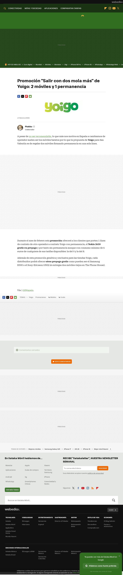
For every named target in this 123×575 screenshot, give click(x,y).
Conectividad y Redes (50, 482)
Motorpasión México (76, 552)
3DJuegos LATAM (28, 551)
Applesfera (10, 528)
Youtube (114, 8)
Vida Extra (26, 524)
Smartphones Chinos (30, 482)
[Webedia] (117, 1)
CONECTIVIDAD (15, 8)
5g (26, 477)
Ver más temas (12, 490)
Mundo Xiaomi (11, 536)
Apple (27, 465)
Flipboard (105, 8)
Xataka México (11, 551)
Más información (79, 572)
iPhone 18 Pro (76, 64)
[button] (29, 126)
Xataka (8, 521)
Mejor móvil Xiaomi (101, 449)
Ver (63, 361)
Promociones (40, 297)
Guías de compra (31, 470)
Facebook (18, 96)
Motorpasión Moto (76, 525)
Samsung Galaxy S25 (53, 449)
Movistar (57, 64)
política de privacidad (96, 473)
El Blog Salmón (109, 521)
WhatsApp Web (112, 64)
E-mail (30, 96)
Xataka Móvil (10, 524)
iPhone (47, 477)
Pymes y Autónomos (108, 525)
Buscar (113, 500)
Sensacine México (42, 552)
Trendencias (92, 521)
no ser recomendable (40, 136)
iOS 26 (77, 449)
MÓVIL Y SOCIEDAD (33, 8)
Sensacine (42, 521)
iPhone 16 (87, 449)
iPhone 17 (67, 449)
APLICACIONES (51, 8)
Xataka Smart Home (11, 532)
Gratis (62, 297)
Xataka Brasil (10, 555)
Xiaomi (47, 465)
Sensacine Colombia (42, 557)
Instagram (109, 8)
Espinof (41, 524)
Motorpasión (76, 521)
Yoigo (31, 297)
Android (9, 477)
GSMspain (27, 290)
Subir (111, 510)
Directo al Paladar (61, 521)
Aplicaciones (11, 470)
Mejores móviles (34, 449)
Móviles (48, 64)
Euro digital (28, 64)
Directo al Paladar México (61, 552)
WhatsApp (99, 64)
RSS (92, 488)
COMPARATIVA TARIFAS (71, 8)
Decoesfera (92, 524)
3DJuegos (25, 521)
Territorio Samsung (48, 471)
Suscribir (103, 468)
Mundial (39, 64)
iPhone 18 (87, 64)
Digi (66, 64)
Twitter (118, 8)
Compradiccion (93, 528)
